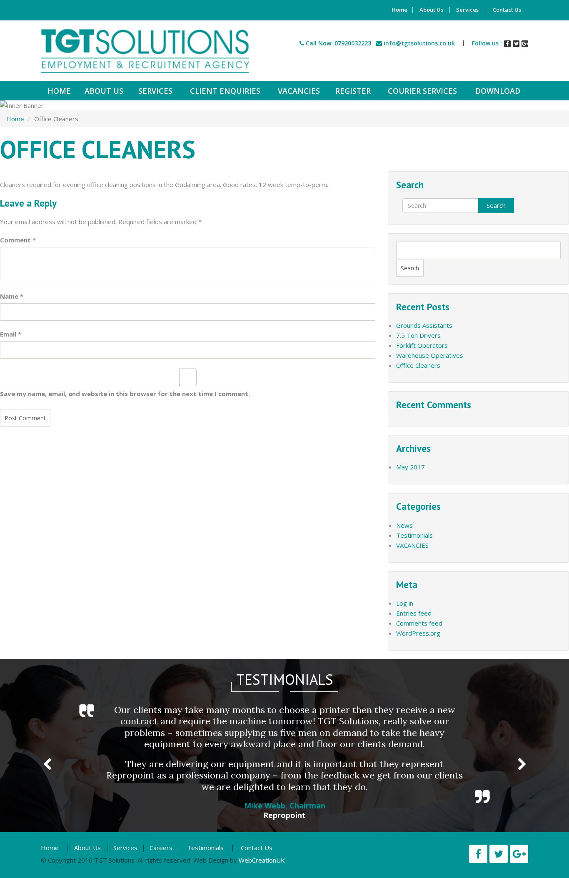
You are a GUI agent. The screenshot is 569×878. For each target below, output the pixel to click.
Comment (18, 240)
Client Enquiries (225, 91)
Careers (161, 847)
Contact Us (507, 10)
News (404, 525)
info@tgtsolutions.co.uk (419, 43)
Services (467, 10)
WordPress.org (418, 633)
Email (10, 334)
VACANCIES (412, 545)
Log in (404, 603)
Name (11, 296)
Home (399, 10)
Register (353, 91)
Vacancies (299, 91)
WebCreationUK (262, 860)
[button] (47, 760)
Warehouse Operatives (429, 355)
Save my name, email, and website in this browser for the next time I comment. (125, 393)
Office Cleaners (418, 365)
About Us (431, 10)
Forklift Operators (422, 345)
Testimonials (414, 535)
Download (497, 91)
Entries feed (414, 613)
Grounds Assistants (424, 325)
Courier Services (422, 91)
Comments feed (419, 623)
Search (496, 205)
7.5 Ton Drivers (418, 335)
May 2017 (410, 467)
